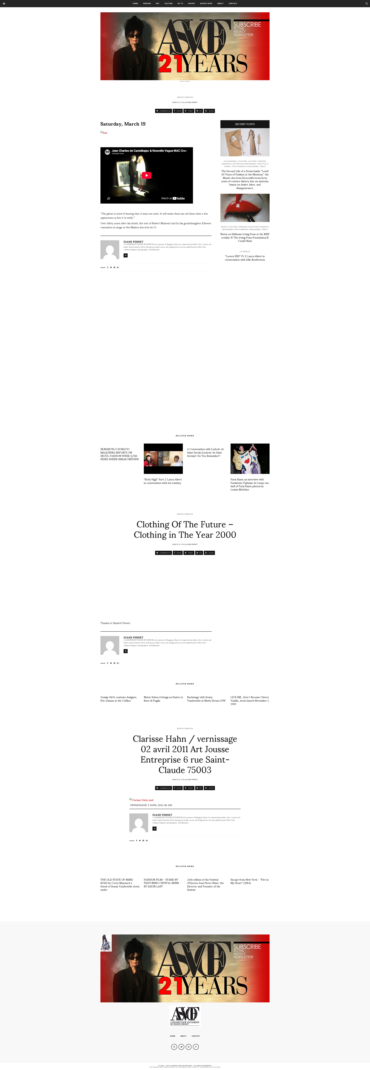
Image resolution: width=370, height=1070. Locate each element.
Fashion (147, 3)
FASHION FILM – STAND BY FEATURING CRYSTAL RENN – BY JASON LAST (162, 883)
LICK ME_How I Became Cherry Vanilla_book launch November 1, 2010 (250, 700)
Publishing (252, 166)
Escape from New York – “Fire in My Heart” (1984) (250, 881)
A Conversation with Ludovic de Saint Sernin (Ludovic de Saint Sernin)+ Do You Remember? (205, 452)
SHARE (178, 111)
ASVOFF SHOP (206, 3)
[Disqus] (156, 312)
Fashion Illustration (232, 164)
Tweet (262, 166)
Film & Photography (258, 227)
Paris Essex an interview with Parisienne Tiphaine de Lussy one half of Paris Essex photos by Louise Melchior (250, 484)
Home (135, 3)
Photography (239, 166)
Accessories (230, 161)
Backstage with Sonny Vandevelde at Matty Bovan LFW (206, 698)
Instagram (250, 164)
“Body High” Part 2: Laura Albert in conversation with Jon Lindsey (163, 480)
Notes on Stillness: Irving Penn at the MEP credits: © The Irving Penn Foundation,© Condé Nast (245, 237)
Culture (168, 3)
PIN (200, 111)
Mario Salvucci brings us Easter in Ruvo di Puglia (163, 698)
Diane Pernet (192, 102)
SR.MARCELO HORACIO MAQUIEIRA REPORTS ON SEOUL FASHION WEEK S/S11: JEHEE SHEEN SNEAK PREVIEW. (119, 454)
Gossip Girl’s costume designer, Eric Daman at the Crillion (118, 698)
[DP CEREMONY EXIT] (100, 143)
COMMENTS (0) (165, 111)
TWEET (190, 111)
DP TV (180, 3)
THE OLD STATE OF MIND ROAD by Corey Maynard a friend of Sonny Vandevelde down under (119, 884)
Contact (233, 3)
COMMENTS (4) (165, 553)
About (220, 3)
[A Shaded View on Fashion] (185, 46)
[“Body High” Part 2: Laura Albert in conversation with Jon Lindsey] (163, 459)
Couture (242, 161)
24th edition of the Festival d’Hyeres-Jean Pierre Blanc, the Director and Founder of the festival (205, 884)
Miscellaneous (185, 97)
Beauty (224, 227)
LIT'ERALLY (245, 252)
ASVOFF (191, 3)
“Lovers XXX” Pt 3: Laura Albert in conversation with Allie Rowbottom (245, 257)
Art (157, 3)
